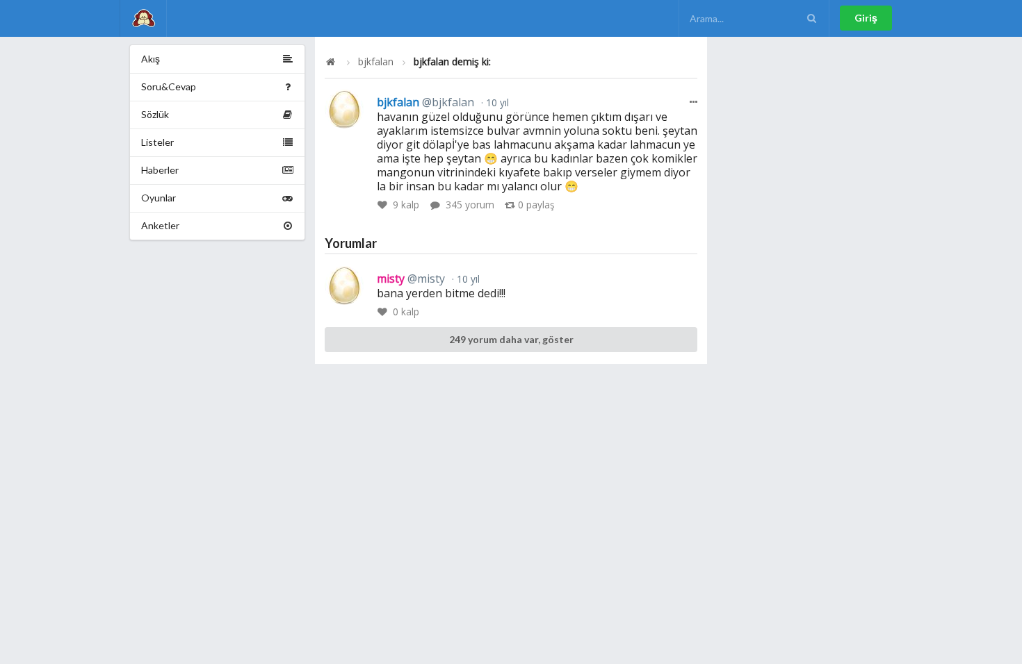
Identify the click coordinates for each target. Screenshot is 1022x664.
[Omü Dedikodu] (143, 18)
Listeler (157, 142)
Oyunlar (158, 198)
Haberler (160, 170)
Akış (150, 59)
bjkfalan (376, 62)
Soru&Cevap (168, 86)
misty (411, 278)
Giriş (865, 18)
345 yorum (470, 204)
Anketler (160, 225)
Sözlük (155, 114)
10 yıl (496, 102)
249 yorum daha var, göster (511, 339)
